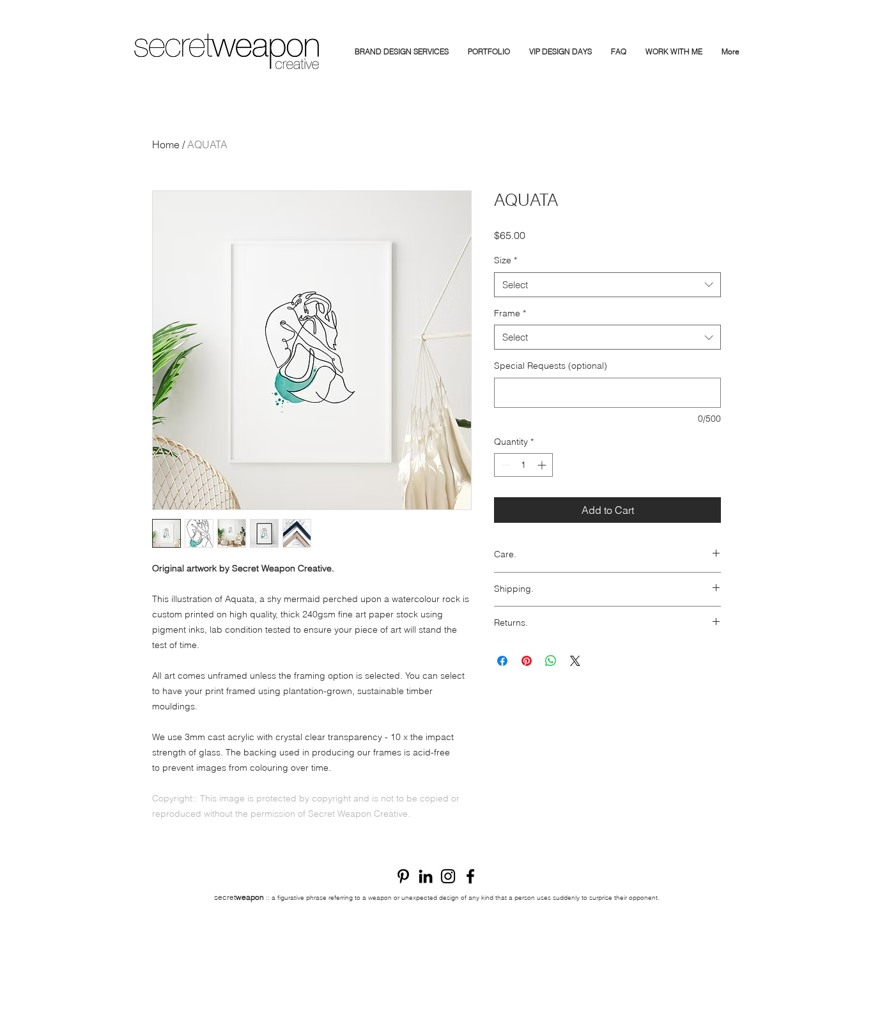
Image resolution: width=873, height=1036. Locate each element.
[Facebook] (470, 876)
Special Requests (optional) (550, 365)
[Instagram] (448, 876)
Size (505, 260)
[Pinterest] (403, 876)
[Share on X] (575, 661)
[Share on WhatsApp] (551, 661)
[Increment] (543, 465)
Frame (510, 313)
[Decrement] (504, 465)
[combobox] (607, 284)
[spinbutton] (523, 465)
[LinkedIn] (425, 876)
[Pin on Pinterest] (526, 661)
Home (166, 144)
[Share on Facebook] (502, 661)
